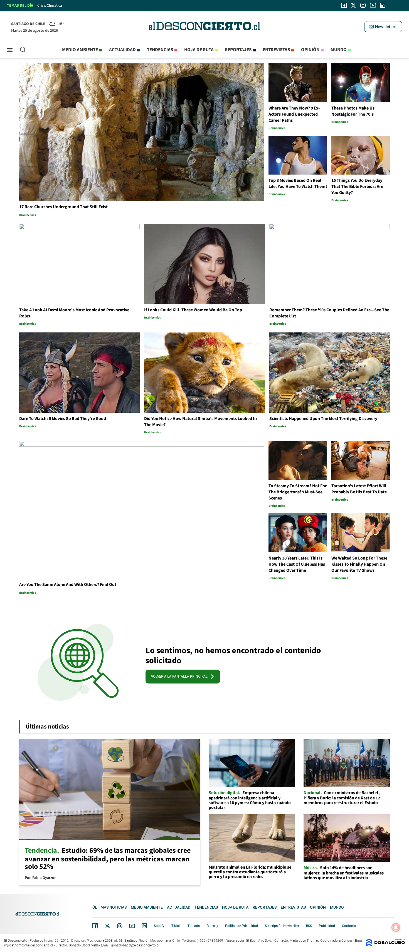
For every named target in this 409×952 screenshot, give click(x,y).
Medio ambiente (80, 49)
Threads (194, 926)
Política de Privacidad (241, 926)
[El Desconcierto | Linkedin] (382, 5)
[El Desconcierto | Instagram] (362, 5)
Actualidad (122, 49)
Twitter (107, 926)
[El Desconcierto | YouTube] (373, 5)
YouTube (132, 926)
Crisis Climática (49, 5)
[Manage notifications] (395, 927)
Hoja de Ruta (199, 49)
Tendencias (160, 49)
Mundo (339, 49)
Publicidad (327, 926)
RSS (309, 926)
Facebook (95, 925)
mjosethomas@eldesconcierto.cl (28, 945)
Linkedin (144, 925)
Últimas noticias (109, 907)
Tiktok (176, 926)
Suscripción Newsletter (282, 926)
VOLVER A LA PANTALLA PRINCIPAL (180, 676)
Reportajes (238, 49)
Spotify (159, 926)
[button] (383, 26)
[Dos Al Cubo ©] (385, 945)
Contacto (349, 926)
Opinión (310, 49)
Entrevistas (276, 49)
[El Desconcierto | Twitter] (353, 5)
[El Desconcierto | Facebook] (344, 5)
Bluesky (212, 926)
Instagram (119, 925)
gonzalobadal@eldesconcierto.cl (135, 945)
